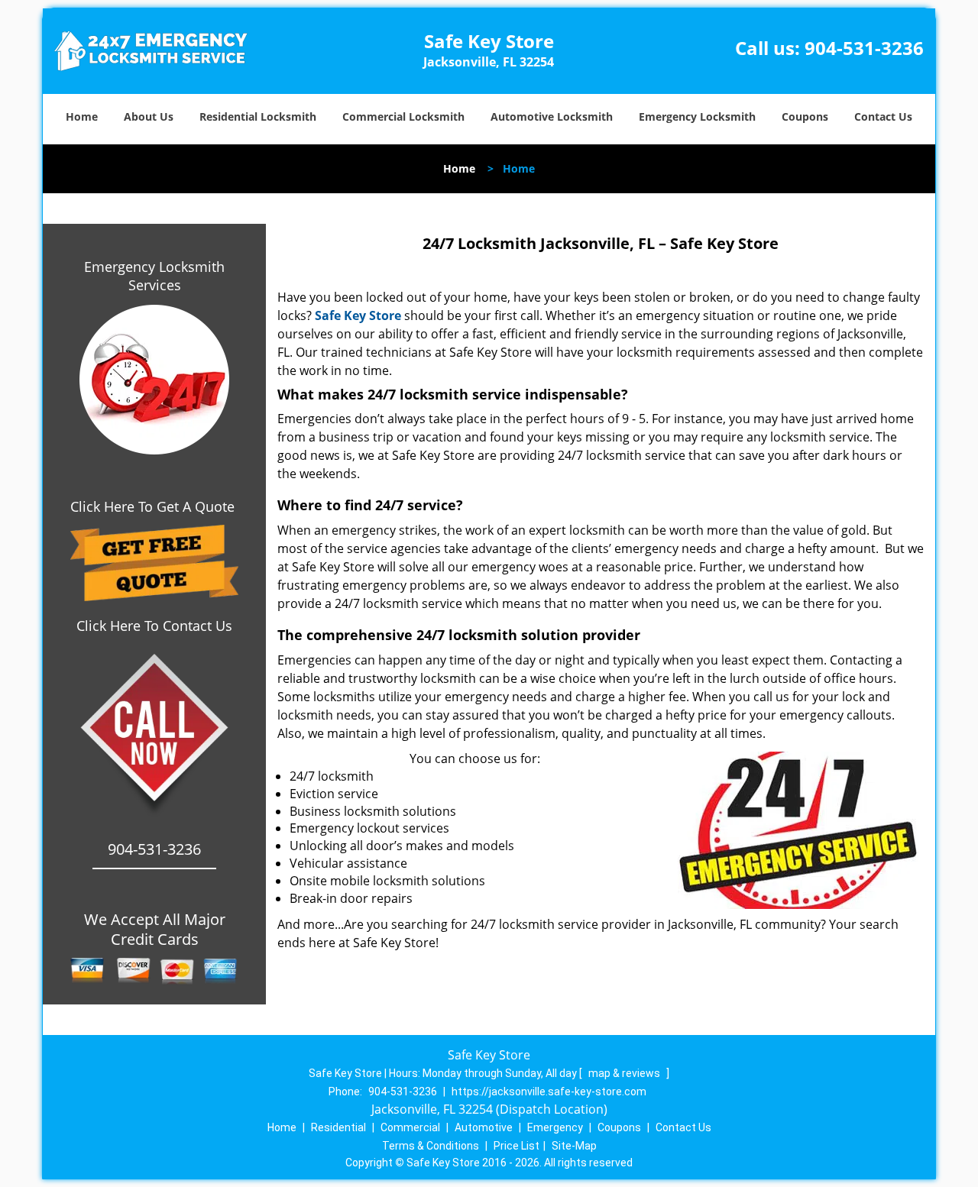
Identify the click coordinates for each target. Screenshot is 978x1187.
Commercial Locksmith (403, 116)
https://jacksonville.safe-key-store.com (549, 1091)
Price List (516, 1146)
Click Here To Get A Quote (154, 506)
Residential (338, 1127)
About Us (148, 116)
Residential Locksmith (257, 116)
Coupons (805, 116)
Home (82, 116)
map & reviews (625, 1073)
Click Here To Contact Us (154, 625)
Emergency (555, 1127)
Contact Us (883, 116)
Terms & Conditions (430, 1146)
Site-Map (574, 1146)
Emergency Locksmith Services (154, 275)
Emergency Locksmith (697, 116)
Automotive (484, 1127)
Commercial (410, 1127)
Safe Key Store (358, 315)
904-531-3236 (864, 47)
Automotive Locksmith (552, 116)
